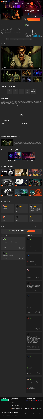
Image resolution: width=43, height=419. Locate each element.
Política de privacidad (14, 399)
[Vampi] (4, 217)
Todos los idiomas (39, 226)
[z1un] (4, 239)
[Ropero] (17, 217)
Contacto (12, 402)
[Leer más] (33, 303)
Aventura (36, 34)
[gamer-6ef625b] (4, 253)
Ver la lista (33, 27)
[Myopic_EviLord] (31, 206)
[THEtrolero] (31, 217)
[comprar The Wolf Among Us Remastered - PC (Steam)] (28, 156)
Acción (33, 34)
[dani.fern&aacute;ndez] (28, 256)
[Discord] (27, 400)
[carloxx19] (28, 379)
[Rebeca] (28, 318)
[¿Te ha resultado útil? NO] (23, 248)
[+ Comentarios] (41, 201)
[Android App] (33, 408)
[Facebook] (34, 400)
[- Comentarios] (39, 201)
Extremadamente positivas (36, 35)
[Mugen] (28, 334)
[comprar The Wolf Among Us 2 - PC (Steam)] (14, 156)
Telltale (33, 31)
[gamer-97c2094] (28, 239)
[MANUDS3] (28, 283)
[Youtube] (36, 400)
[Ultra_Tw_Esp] (28, 270)
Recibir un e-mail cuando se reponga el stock (33, 19)
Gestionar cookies (3, 413)
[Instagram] (32, 400)
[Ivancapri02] (4, 206)
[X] (29, 400)
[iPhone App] (27, 408)
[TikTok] (41, 400)
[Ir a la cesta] (37, 2)
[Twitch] (38, 400)
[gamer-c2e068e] (17, 206)
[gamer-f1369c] (28, 357)
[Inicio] (4, 2)
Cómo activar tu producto (35, 30)
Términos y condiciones (14, 398)
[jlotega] (28, 296)
